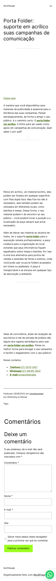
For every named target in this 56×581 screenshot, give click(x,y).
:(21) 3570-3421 (24, 367)
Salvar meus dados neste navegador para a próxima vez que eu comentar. (28, 538)
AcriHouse (9, 5)
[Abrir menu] (51, 6)
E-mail (8, 509)
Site (6, 523)
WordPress (39, 574)
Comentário (11, 462)
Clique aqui (9, 98)
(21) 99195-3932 (25, 370)
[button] (49, 574)
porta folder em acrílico (20, 345)
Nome (8, 496)
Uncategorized (36, 393)
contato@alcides (23, 374)
